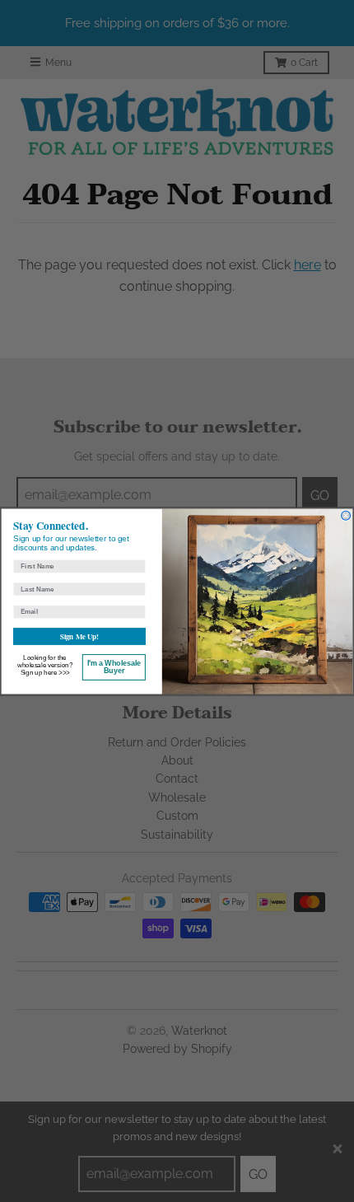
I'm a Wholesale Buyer (114, 666)
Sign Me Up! (79, 635)
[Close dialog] (346, 515)
